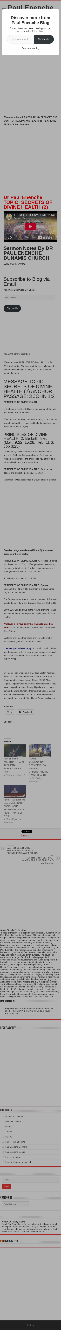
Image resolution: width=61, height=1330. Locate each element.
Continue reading (30, 48)
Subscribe (44, 39)
